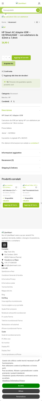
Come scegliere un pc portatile (12, 305)
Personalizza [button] (21, 396)
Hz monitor (6, 343)
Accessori (12, 22)
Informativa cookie (8, 283)
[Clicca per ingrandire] (5, 14)
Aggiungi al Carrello (21, 58)
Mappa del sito (7, 291)
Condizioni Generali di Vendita (12, 275)
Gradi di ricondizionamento (11, 335)
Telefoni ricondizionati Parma (12, 321)
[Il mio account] (39, 3)
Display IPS (5, 346)
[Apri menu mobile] (3, 3)
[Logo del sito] (21, 3)
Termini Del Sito (7, 287)
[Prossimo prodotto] (39, 22)
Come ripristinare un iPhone (11, 354)
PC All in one (6, 339)
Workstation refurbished (10, 324)
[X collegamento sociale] (13, 101)
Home (4, 22)
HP (9, 97)
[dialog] (21, 379)
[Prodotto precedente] (35, 22)
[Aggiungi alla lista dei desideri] (16, 187)
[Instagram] (4, 245)
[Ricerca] (38, 10)
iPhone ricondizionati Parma (12, 328)
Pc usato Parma (7, 317)
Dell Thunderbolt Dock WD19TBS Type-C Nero (31, 191)
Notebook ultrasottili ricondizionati (14, 313)
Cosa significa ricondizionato (12, 301)
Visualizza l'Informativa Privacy (13, 380)
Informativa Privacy (8, 279)
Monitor (12, 193)
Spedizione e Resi (8, 271)
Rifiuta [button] (21, 391)
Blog (3, 295)
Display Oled (6, 350)
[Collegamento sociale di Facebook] (11, 101)
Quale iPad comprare (9, 309)
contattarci (34, 143)
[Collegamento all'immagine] (7, 232)
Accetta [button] (21, 386)
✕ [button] (39, 360)
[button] (11, 205)
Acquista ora (8, 63)
